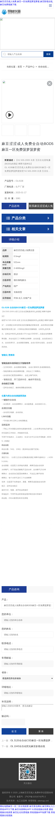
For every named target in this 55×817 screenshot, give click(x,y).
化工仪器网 (22, 801)
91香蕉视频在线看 (40, 809)
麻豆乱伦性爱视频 (21, 812)
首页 (20, 66)
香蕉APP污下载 (7, 809)
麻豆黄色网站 (35, 806)
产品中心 (30, 66)
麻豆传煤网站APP (23, 809)
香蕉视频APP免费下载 (40, 812)
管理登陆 (32, 801)
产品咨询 (14, 206)
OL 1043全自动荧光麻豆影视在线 (27, 746)
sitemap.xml (43, 801)
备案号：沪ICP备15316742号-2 (31, 796)
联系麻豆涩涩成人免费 (41, 207)
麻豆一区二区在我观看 (18, 806)
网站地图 (4, 806)
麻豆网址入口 (48, 806)
